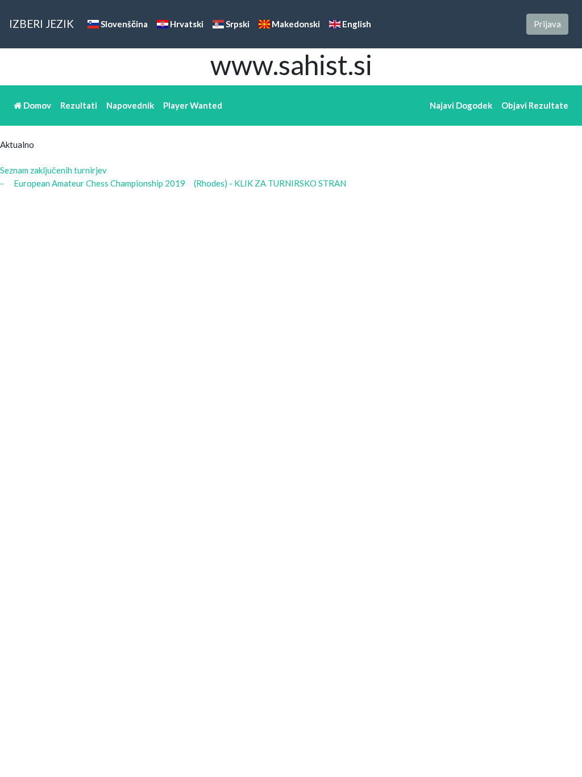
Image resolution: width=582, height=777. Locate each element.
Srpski (237, 24)
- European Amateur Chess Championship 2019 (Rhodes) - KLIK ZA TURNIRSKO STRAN (173, 183)
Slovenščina (123, 24)
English (355, 24)
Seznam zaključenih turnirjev (53, 170)
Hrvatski (185, 24)
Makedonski (295, 24)
